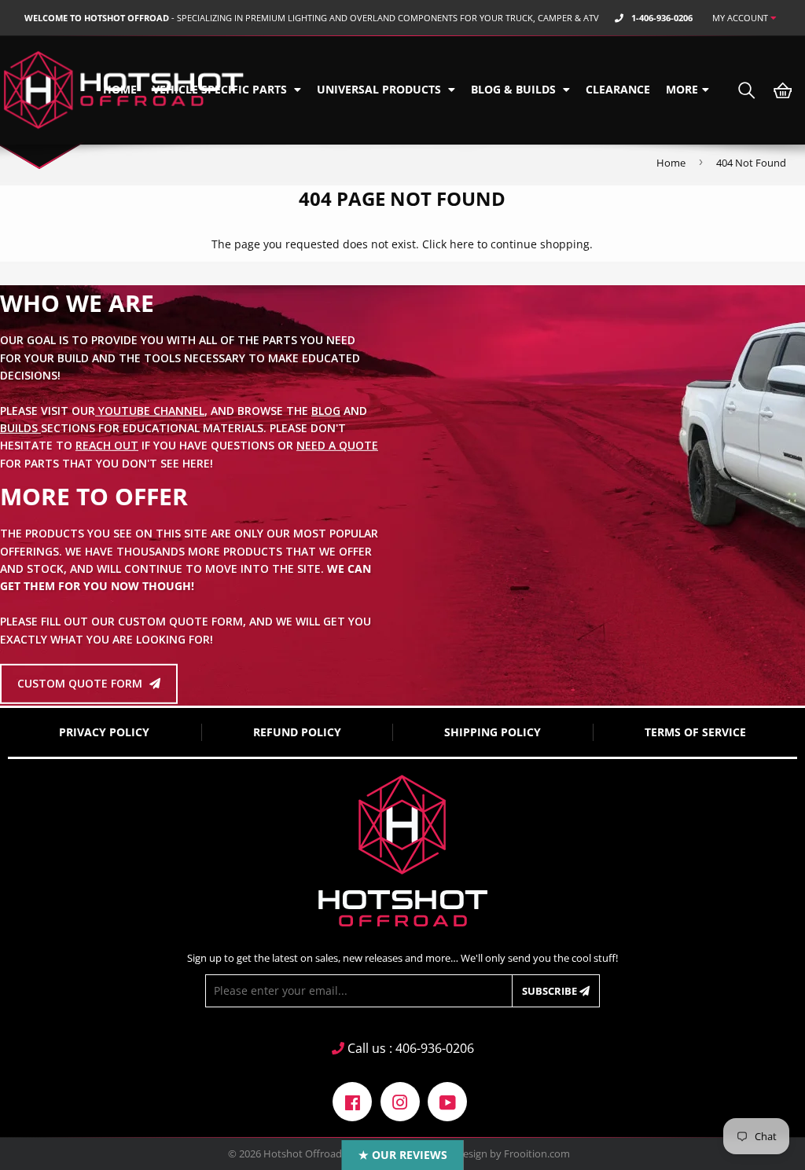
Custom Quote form (81, 683)
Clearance (618, 89)
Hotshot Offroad (302, 1153)
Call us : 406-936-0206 (409, 1048)
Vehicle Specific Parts (221, 89)
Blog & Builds (515, 89)
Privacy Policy (104, 731)
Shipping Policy (492, 731)
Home (120, 89)
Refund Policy (297, 731)
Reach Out (106, 445)
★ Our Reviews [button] (402, 1154)
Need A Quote (337, 445)
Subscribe (550, 991)
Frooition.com (537, 1153)
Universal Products (380, 89)
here (462, 244)
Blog (325, 409)
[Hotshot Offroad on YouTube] (447, 1100)
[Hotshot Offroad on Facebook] (352, 1100)
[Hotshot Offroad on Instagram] (400, 1100)
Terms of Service (695, 731)
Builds (20, 427)
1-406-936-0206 (662, 17)
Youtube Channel (149, 409)
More (682, 89)
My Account (741, 18)
